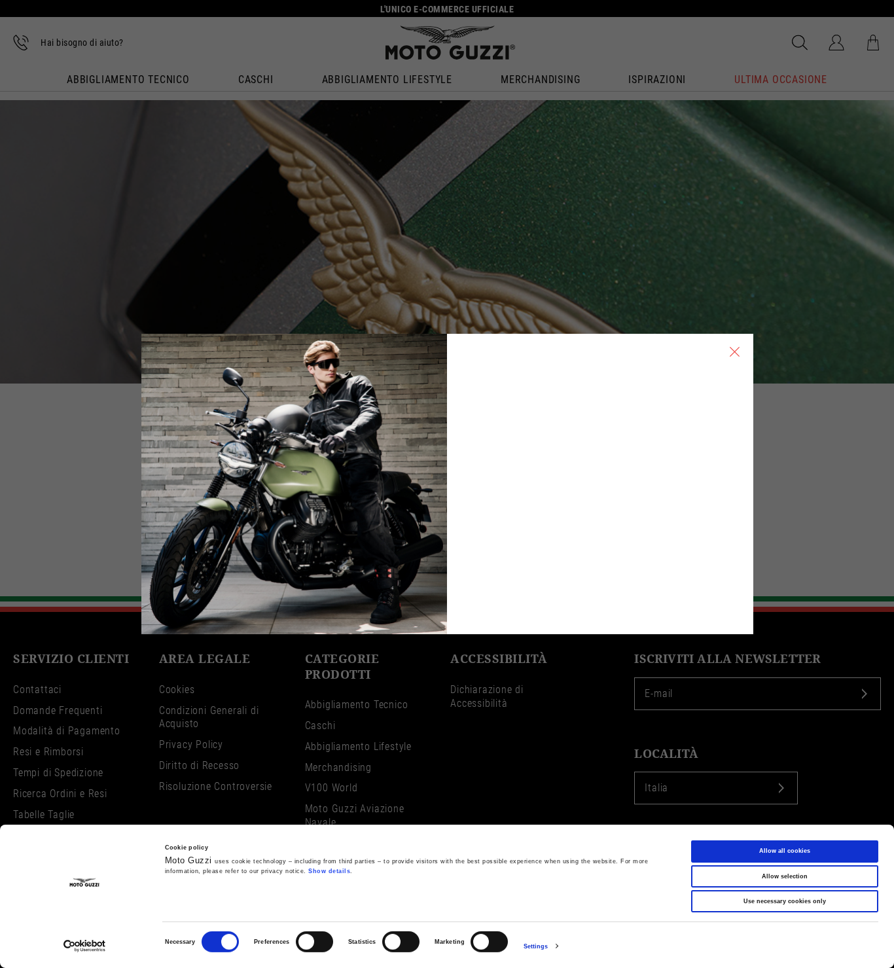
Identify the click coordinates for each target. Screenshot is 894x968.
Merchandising (338, 767)
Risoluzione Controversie (215, 786)
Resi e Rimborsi (48, 751)
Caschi (320, 725)
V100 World (331, 787)
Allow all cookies (784, 851)
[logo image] (450, 42)
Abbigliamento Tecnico (356, 704)
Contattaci (37, 689)
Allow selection (785, 875)
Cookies (177, 689)
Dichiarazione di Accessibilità (487, 696)
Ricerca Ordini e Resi (60, 793)
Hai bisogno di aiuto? (82, 42)
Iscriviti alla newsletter (727, 658)
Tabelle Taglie (44, 814)
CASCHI (256, 81)
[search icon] (800, 42)
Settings (536, 946)
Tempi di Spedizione (58, 772)
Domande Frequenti (58, 710)
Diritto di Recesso (199, 765)
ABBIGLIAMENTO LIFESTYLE (387, 81)
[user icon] (836, 42)
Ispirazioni (657, 81)
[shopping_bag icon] (873, 42)
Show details (329, 871)
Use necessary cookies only (784, 901)
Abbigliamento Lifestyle (358, 746)
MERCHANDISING (540, 81)
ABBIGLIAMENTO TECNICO (128, 81)
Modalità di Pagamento (66, 731)
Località (666, 753)
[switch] (314, 941)
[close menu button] (735, 352)
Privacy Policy (191, 744)
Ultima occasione (780, 81)
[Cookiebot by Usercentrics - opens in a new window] (84, 946)
